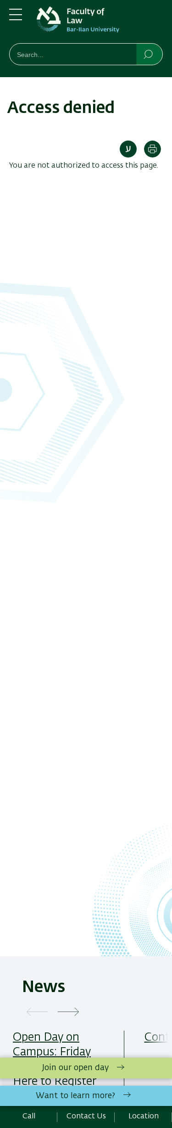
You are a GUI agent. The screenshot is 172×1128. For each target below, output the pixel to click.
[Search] (148, 54)
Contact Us (86, 1116)
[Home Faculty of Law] (100, 23)
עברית (128, 149)
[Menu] (15, 18)
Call (28, 1116)
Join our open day (75, 1068)
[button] (37, 1012)
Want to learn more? (75, 1096)
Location (143, 1116)
